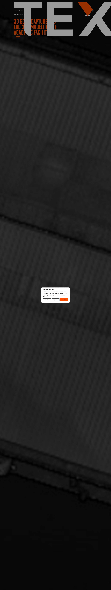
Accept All (64, 299)
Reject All (56, 299)
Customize (47, 299)
